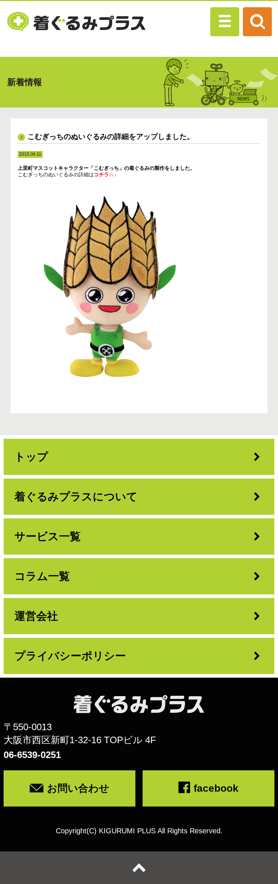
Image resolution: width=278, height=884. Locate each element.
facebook (216, 788)
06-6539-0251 (32, 754)
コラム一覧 (42, 576)
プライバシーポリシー (70, 656)
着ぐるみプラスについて (76, 496)
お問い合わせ (78, 788)
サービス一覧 (47, 536)
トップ (31, 457)
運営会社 (36, 616)
